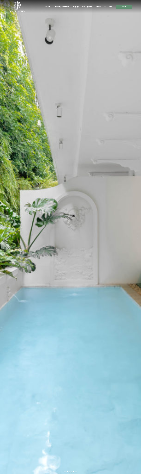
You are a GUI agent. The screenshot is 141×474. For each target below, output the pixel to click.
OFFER (98, 7)
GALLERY (108, 7)
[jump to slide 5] (74, 472)
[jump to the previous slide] (3, 237)
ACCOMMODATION (61, 7)
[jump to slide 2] (67, 472)
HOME (47, 7)
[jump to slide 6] (76, 472)
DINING (76, 7)
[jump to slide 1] (65, 472)
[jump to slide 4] (71, 472)
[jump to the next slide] (137, 237)
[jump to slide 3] (69, 472)
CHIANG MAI (87, 7)
